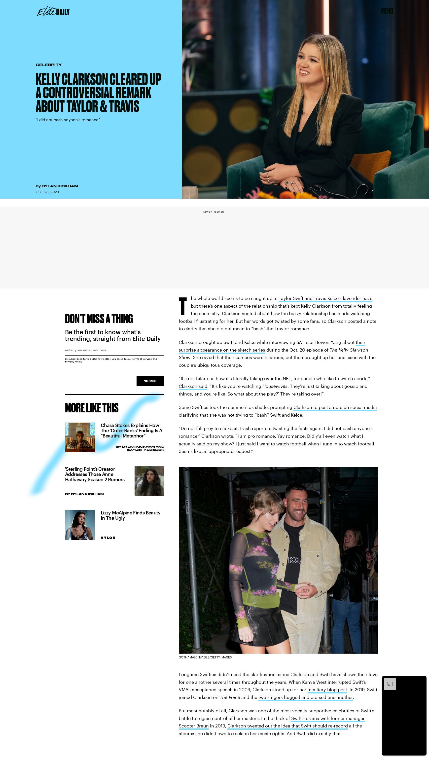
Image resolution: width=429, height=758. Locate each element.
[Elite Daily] (53, 11)
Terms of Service (142, 358)
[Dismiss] (421, 681)
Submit (150, 381)
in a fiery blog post (327, 689)
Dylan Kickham (60, 186)
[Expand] (387, 681)
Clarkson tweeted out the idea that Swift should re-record (287, 725)
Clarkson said (193, 386)
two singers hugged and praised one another (305, 697)
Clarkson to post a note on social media (335, 407)
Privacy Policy (73, 361)
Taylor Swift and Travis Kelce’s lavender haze (325, 298)
